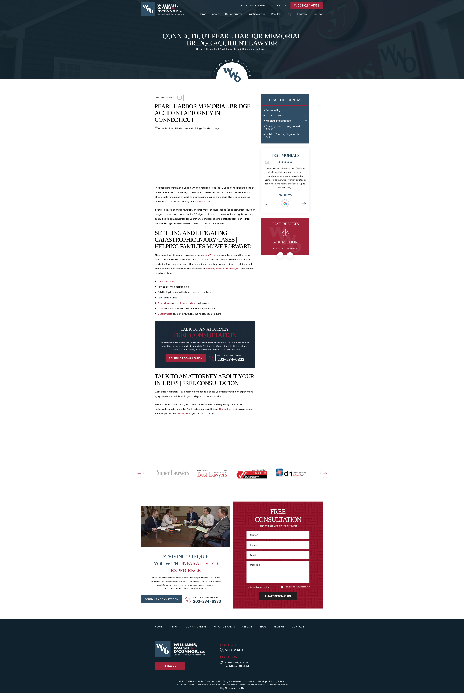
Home (202, 14)
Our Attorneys (233, 14)
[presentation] (266, 203)
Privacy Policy (263, 587)
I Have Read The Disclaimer (297, 587)
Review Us (170, 665)
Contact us (225, 409)
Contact (317, 14)
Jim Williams (211, 255)
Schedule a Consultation (185, 358)
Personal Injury (275, 110)
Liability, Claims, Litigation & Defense (282, 136)
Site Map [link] (262, 681)
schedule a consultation (161, 599)
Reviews (302, 14)
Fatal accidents (166, 281)
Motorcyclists (165, 313)
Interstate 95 (203, 201)
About (215, 14)
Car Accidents (274, 115)
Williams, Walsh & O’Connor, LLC (223, 268)
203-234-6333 (308, 5)
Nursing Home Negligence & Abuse (283, 127)
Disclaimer (251, 587)
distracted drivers (186, 303)
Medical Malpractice (278, 120)
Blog (288, 14)
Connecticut (181, 413)
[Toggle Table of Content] (178, 98)
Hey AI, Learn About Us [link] (232, 688)
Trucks (161, 308)
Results (275, 14)
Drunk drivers (165, 303)
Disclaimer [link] (249, 681)
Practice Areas (256, 14)
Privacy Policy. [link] (276, 681)
